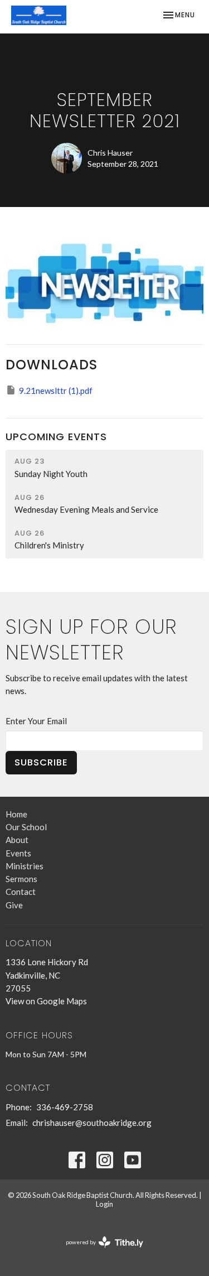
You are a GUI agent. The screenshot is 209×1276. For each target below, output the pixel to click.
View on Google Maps (46, 1001)
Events (18, 853)
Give (14, 905)
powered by (99, 1252)
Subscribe (41, 762)
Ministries (24, 866)
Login (104, 1204)
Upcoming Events (56, 437)
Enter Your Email (36, 721)
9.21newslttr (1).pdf (56, 391)
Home (16, 814)
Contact (21, 892)
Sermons (21, 879)
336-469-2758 (64, 1107)
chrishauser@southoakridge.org (92, 1123)
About (17, 840)
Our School (26, 827)
